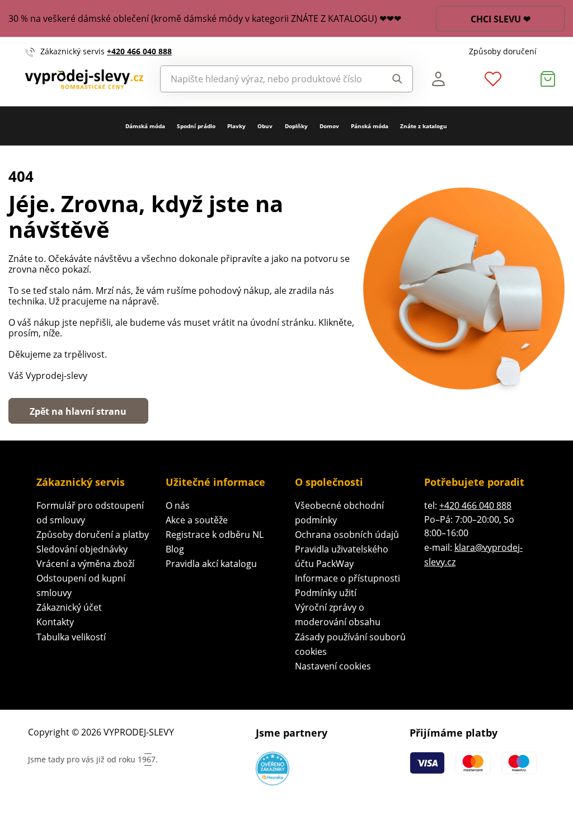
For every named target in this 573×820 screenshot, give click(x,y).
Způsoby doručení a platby (92, 534)
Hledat (394, 79)
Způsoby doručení (503, 51)
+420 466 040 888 (139, 51)
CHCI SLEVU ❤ (500, 19)
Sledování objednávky (82, 549)
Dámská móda (145, 126)
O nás (178, 505)
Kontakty (55, 622)
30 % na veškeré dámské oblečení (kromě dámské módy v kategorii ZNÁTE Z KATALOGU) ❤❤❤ (204, 18)
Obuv (265, 126)
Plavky (236, 126)
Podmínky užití (325, 593)
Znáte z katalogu (423, 126)
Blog (175, 549)
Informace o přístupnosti (347, 578)
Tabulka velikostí (71, 637)
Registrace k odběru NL (215, 534)
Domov (329, 126)
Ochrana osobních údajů (347, 534)
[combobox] (268, 79)
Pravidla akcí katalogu (211, 563)
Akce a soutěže (197, 520)
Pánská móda (369, 126)
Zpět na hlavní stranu (78, 411)
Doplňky (296, 126)
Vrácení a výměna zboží (85, 563)
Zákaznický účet (69, 607)
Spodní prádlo (196, 126)
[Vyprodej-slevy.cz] (84, 79)
